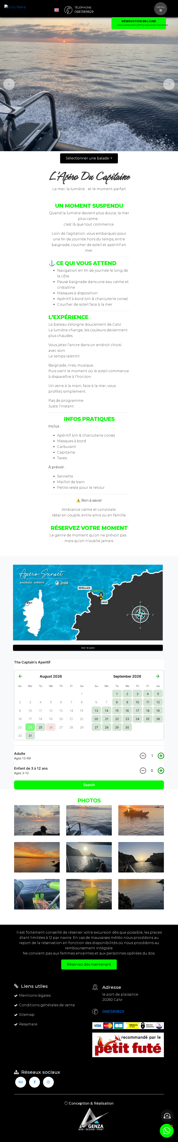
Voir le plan (88, 647)
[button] (7, 84)
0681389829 (113, 1012)
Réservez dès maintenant (89, 964)
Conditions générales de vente (47, 1005)
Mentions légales (35, 995)
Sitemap (27, 1015)
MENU (161, 7)
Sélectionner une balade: (88, 158)
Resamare (28, 1024)
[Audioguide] (167, 1115)
